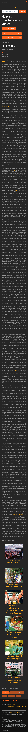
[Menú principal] (26, 1)
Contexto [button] (5, 692)
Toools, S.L (19, 712)
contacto (12, 704)
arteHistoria (13, 712)
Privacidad (24, 706)
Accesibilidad (11, 706)
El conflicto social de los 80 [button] (13, 37)
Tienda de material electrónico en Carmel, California (14, 680)
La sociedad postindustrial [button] (12, 34)
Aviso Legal (17, 706)
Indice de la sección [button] (9, 28)
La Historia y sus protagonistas (15, 7)
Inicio (3, 7)
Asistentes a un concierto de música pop (14, 562)
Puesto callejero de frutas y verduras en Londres (14, 634)
